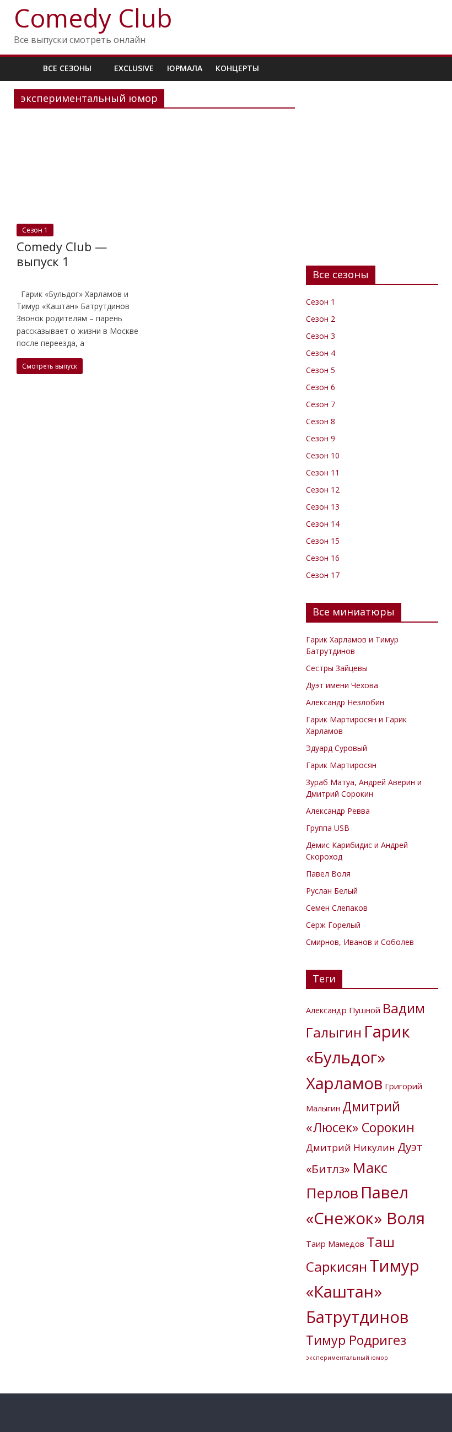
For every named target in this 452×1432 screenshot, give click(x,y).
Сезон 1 (35, 230)
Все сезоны (67, 68)
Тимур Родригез (356, 1340)
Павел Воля (328, 873)
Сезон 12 (323, 489)
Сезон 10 (323, 455)
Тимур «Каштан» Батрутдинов (362, 1291)
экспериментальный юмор (347, 1357)
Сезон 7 (320, 404)
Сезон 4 (320, 353)
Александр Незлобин (345, 702)
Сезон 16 (323, 558)
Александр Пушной (343, 1010)
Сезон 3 (320, 336)
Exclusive (134, 68)
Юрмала (184, 68)
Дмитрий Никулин (350, 1147)
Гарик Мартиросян (341, 765)
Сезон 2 (320, 319)
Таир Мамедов (335, 1244)
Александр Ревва (338, 811)
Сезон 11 (323, 472)
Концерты (237, 68)
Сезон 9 (320, 438)
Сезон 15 (323, 541)
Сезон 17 (323, 575)
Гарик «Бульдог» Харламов (358, 1057)
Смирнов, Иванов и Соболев (360, 942)
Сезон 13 (323, 506)
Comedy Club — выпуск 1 (62, 253)
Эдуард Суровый (336, 748)
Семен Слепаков (337, 908)
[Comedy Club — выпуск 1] (82, 123)
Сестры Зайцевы (337, 668)
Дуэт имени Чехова (342, 685)
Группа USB (327, 828)
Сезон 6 (320, 387)
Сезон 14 (323, 523)
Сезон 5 (320, 370)
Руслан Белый (332, 890)
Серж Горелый (333, 925)
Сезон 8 (320, 421)
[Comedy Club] (25, 68)
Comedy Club (93, 18)
